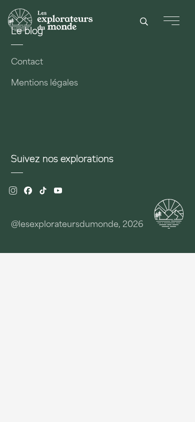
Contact (27, 62)
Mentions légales (44, 84)
